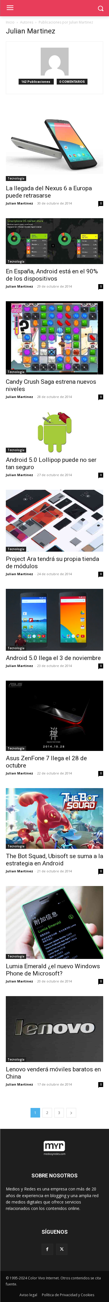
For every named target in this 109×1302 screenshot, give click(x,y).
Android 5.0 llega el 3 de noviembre (53, 657)
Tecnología (16, 178)
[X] (61, 1249)
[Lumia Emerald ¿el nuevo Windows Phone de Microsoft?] (54, 922)
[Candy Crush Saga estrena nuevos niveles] (54, 337)
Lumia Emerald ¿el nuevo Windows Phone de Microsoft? (53, 970)
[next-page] (71, 1113)
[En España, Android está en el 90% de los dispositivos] (54, 241)
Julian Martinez (19, 203)
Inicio (10, 22)
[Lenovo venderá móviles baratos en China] (54, 1029)
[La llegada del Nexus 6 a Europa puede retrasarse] (54, 144)
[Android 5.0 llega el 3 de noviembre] (54, 620)
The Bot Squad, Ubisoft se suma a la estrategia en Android (54, 860)
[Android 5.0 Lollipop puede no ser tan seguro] (54, 432)
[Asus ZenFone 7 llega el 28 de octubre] (54, 716)
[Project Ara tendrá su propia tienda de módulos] (54, 521)
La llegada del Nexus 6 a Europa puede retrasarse (49, 192)
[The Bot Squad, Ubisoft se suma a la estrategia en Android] (54, 818)
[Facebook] (47, 1249)
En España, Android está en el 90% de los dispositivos (52, 275)
